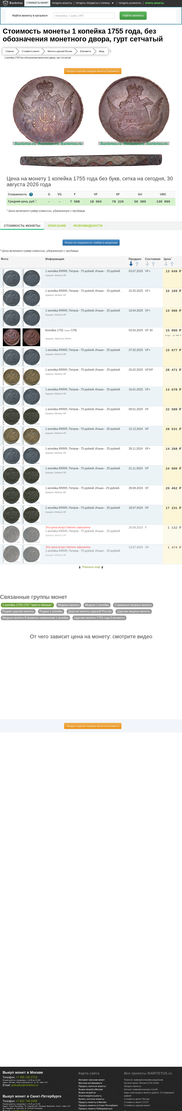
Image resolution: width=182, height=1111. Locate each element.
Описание (57, 225)
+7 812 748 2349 (26, 1101)
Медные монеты (68, 605)
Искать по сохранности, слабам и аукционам (91, 242)
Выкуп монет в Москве (23, 1072)
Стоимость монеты (22, 225)
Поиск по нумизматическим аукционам (143, 1080)
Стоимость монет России (136, 1099)
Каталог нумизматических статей (141, 1089)
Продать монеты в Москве (92, 1102)
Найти (133, 15)
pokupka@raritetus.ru (24, 1085)
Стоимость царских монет (137, 1105)
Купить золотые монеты (91, 1099)
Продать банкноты (130, 3)
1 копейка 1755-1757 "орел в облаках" (27, 605)
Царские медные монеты (133, 611)
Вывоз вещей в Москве (91, 1089)
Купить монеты (154, 3)
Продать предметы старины (93, 3)
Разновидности (88, 225)
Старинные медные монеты (133, 605)
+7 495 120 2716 (26, 1077)
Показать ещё (91, 566)
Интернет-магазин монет (92, 1080)
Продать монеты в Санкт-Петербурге (98, 1105)
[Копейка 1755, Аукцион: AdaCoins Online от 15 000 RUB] (11, 337)
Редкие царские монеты (18, 611)
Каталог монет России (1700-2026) (141, 1083)
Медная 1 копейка (97, 605)
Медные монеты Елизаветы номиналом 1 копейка (35, 617)
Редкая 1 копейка (51, 611)
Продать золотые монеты (92, 1086)
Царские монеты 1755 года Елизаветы (99, 617)
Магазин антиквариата (90, 1083)
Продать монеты (62, 3)
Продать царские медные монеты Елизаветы (92, 71)
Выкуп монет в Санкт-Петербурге (32, 1096)
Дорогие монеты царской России (89, 611)
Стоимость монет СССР (136, 1102)
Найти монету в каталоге (30, 15)
